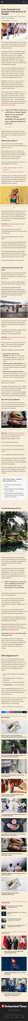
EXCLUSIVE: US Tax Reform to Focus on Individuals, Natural (11, 854)
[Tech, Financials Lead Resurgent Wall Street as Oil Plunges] (14, 31)
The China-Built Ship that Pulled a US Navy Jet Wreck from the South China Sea (13, 756)
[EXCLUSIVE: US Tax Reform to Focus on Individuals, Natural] (14, 845)
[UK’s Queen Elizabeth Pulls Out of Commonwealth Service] (14, 884)
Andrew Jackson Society (16, 81)
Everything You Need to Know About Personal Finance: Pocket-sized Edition (13, 834)
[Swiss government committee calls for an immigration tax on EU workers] (3, 926)
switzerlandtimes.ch (6, 20)
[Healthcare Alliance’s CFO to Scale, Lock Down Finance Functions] (14, 865)
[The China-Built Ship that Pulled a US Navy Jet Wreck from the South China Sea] (14, 747)
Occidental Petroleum (19, 433)
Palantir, (9, 438)
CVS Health (10, 433)
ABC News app (13, 633)
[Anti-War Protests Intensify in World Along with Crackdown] (14, 766)
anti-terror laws (14, 60)
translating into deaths (9, 105)
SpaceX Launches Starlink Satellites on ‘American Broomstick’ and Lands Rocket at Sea (13, 736)
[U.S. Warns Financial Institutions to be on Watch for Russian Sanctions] (14, 806)
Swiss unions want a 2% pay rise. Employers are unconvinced (13, 994)
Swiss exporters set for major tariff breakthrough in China (13, 952)
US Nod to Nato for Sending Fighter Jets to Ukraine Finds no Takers (12, 795)
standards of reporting (11, 392)
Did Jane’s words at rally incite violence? (13, 172)
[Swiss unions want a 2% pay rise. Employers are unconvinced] (3, 920)
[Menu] (2, 2)
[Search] (24, 2)
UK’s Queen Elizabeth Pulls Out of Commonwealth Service (10, 893)
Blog (2, 6)
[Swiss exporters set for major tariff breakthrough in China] (3, 907)
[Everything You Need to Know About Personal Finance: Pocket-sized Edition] (14, 825)
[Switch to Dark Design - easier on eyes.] (26, 2)
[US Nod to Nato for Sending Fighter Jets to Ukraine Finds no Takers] (14, 786)
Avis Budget (7, 435)
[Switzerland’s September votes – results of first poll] (3, 914)
